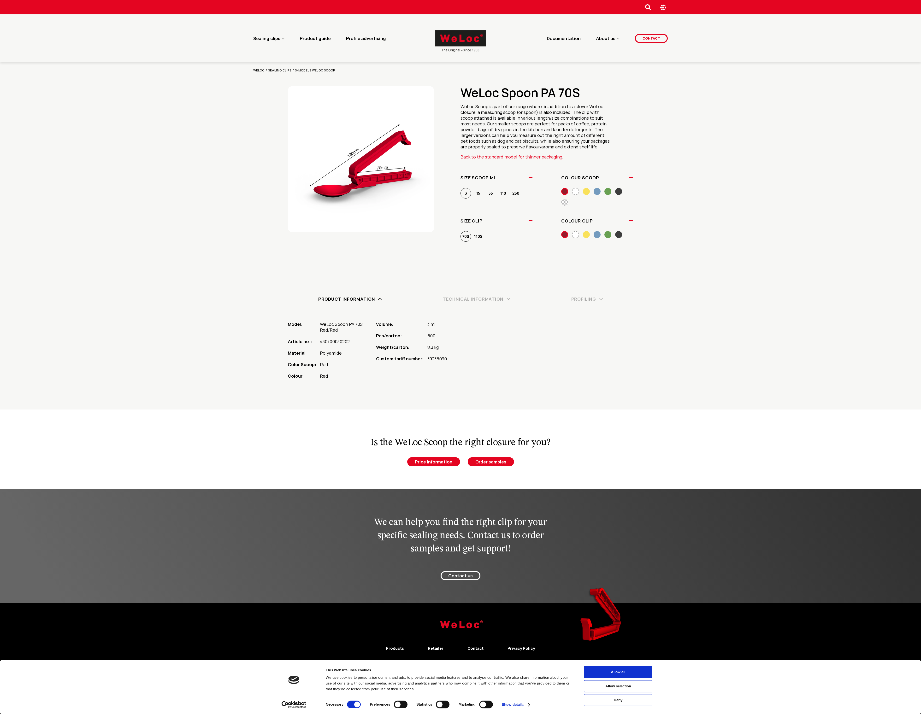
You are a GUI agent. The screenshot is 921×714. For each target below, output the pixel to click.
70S (465, 236)
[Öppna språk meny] (663, 7)
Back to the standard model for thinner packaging (511, 157)
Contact (651, 38)
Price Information (433, 462)
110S (478, 236)
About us (605, 38)
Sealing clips (266, 38)
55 (491, 193)
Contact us (460, 576)
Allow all (618, 672)
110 (503, 193)
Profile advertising (366, 38)
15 (478, 193)
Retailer (435, 648)
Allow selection (618, 686)
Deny (618, 700)
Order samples (490, 462)
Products (395, 648)
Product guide (315, 38)
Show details (513, 704)
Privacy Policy (521, 648)
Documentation (564, 38)
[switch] (400, 704)
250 (515, 193)
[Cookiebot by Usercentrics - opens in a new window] (294, 704)
